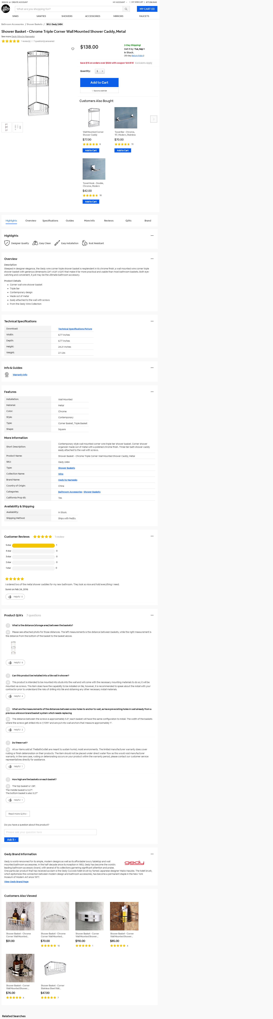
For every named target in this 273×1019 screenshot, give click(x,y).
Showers (67, 16)
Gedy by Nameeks (67, 479)
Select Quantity (109, 72)
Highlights (11, 220)
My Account (119, 2)
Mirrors (118, 16)
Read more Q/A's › (18, 813)
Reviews (108, 220)
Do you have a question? (14, 227)
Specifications (50, 220)
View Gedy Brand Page (16, 881)
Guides (70, 220)
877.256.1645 (151, 2)
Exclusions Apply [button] (143, 62)
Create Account (20, 2)
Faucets (144, 16)
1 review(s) (25, 41)
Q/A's (128, 220)
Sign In (5, 2)
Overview (30, 220)
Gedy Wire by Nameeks (23, 36)
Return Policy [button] (137, 55)
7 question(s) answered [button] (44, 41)
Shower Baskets (66, 468)
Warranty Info (20, 374)
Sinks (15, 16)
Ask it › (11, 839)
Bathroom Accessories (70, 491)
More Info (89, 220)
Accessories (92, 16)
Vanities (41, 16)
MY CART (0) (147, 9)
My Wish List (137, 2)
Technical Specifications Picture (75, 328)
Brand (148, 220)
